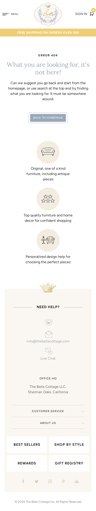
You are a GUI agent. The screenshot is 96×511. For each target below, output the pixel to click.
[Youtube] (76, 482)
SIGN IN (81, 14)
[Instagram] (49, 482)
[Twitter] (36, 482)
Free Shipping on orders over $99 (48, 33)
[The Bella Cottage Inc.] (48, 5)
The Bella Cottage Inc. (40, 501)
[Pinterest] (63, 482)
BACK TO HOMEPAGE (48, 117)
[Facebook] (22, 482)
